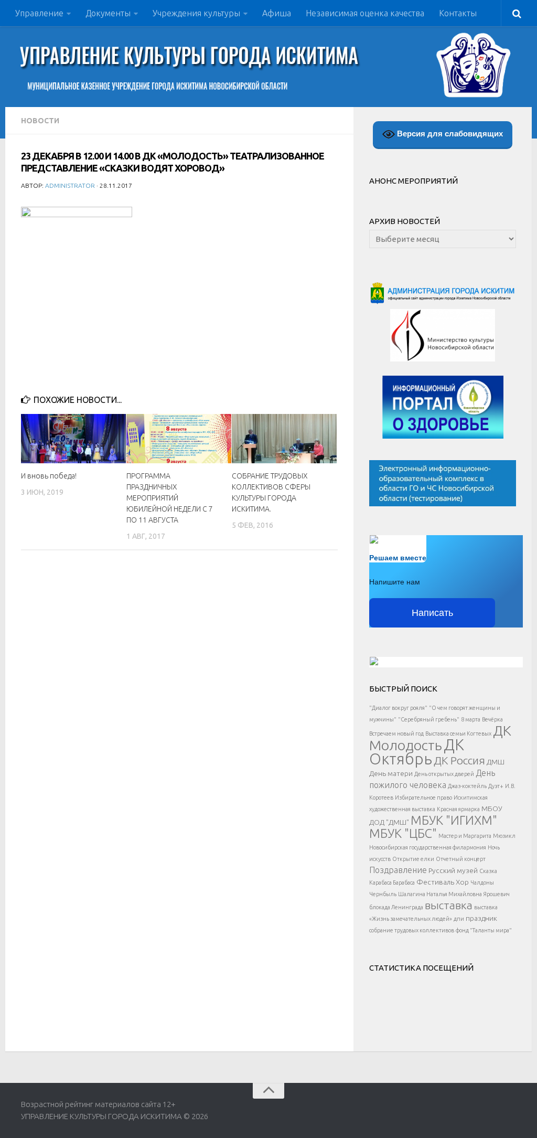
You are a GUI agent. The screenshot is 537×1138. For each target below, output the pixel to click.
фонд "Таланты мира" (484, 930)
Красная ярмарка (458, 809)
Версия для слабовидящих (449, 133)
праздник (481, 918)
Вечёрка (492, 719)
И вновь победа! (49, 476)
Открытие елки (413, 859)
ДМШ (495, 762)
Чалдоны (482, 882)
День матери (391, 773)
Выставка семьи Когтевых (458, 733)
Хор (462, 882)
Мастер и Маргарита (464, 836)
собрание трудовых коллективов (411, 930)
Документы (108, 13)
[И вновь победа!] (73, 439)
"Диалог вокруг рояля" (398, 708)
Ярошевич (497, 894)
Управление (39, 13)
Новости (40, 120)
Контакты (458, 13)
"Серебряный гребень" (428, 719)
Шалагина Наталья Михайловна (440, 894)
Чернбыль (382, 894)
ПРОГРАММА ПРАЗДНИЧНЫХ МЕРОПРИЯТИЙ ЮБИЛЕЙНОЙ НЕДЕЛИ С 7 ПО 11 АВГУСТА (169, 498)
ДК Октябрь (416, 752)
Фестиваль (435, 882)
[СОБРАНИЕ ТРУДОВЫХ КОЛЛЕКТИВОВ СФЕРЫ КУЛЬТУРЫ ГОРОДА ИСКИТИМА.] (284, 439)
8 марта (470, 719)
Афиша (276, 13)
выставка (448, 905)
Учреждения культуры (196, 13)
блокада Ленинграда (396, 907)
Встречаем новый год (396, 733)
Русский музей (453, 870)
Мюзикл (504, 836)
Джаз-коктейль (467, 786)
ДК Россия (459, 760)
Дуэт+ (495, 786)
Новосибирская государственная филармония (427, 847)
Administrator (70, 185)
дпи (459, 919)
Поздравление (398, 870)
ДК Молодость (440, 737)
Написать (432, 613)
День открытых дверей (444, 774)
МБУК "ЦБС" (403, 833)
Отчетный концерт (461, 859)
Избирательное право (423, 797)
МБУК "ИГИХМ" (454, 820)
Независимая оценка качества (365, 13)
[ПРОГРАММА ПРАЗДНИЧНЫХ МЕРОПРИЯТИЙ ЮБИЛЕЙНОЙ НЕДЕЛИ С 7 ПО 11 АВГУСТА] (178, 439)
